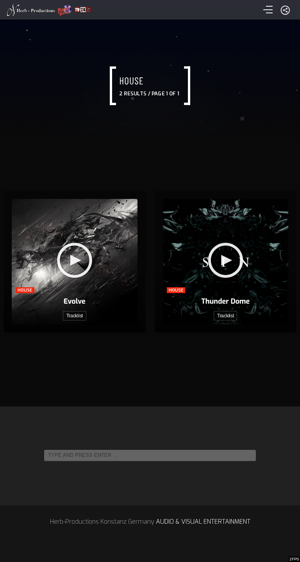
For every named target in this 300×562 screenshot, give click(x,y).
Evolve (75, 301)
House (25, 290)
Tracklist (74, 316)
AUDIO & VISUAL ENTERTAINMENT (203, 521)
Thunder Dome (225, 301)
